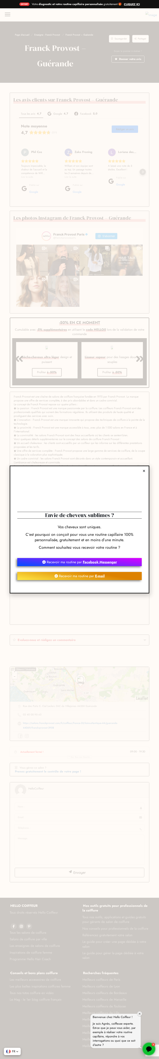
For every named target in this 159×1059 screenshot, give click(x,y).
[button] (12, 1051)
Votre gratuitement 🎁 (77, 4)
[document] (79, 529)
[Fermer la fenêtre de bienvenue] (139, 1013)
